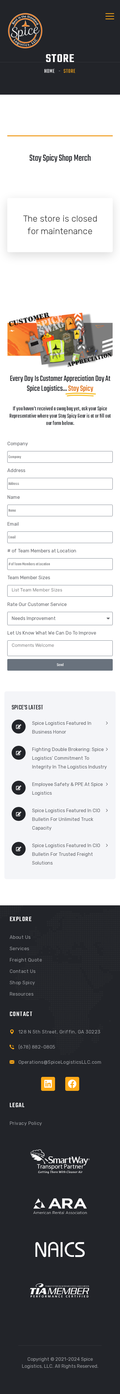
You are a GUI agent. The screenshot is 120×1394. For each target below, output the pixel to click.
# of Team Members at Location (41, 551)
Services (19, 948)
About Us (20, 937)
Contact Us (23, 971)
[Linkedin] (48, 1084)
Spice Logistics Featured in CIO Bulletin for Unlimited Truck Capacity (66, 819)
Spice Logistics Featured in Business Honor (61, 727)
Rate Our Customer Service (37, 604)
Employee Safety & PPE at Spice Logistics (67, 789)
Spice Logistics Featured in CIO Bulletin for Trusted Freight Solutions (66, 854)
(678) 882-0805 (36, 1047)
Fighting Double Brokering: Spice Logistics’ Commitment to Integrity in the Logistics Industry (69, 758)
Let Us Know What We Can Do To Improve (51, 633)
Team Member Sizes (28, 577)
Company (17, 443)
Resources (21, 994)
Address (16, 470)
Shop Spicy (22, 982)
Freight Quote (26, 960)
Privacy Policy (26, 1123)
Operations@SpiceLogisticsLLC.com (59, 1062)
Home (49, 71)
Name (13, 497)
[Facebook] (72, 1084)
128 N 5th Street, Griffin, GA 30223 (59, 1032)
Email (13, 524)
